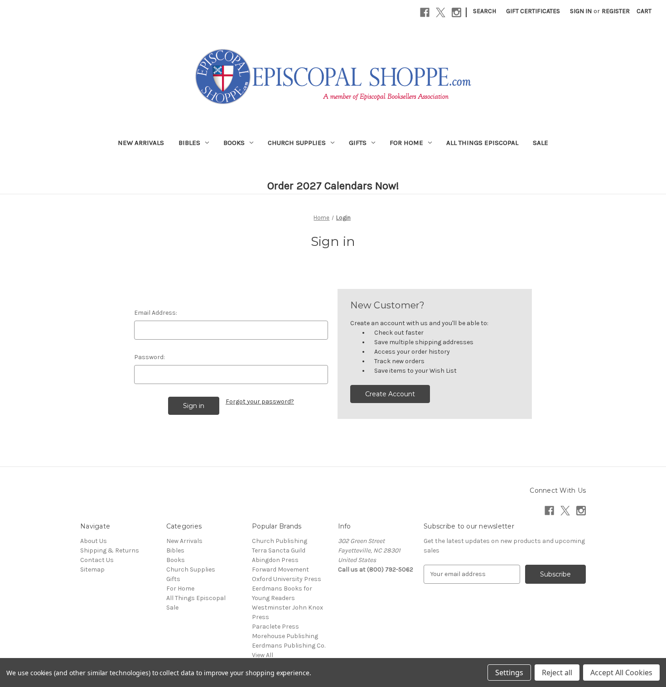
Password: (149, 357)
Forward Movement (280, 569)
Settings (509, 672)
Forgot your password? (260, 401)
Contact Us (97, 560)
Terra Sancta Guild (278, 550)
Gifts (358, 143)
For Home (406, 143)
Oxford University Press (286, 579)
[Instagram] (456, 12)
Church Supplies (297, 143)
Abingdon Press (275, 560)
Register (616, 11)
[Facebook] (425, 12)
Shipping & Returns (109, 550)
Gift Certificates (533, 11)
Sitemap (92, 569)
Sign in (581, 11)
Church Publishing (279, 541)
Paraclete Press (275, 626)
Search (484, 11)
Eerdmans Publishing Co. (288, 645)
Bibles (189, 143)
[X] (440, 12)
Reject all (557, 672)
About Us (93, 541)
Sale (540, 143)
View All (262, 655)
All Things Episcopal (482, 143)
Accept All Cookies (621, 672)
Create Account (390, 394)
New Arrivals (141, 143)
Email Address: (155, 313)
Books (234, 143)
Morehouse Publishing (285, 636)
